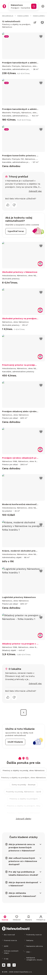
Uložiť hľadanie (15, 742)
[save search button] (42, 22)
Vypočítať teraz (16, 231)
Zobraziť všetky (23, 818)
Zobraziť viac (35, 191)
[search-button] (33, 6)
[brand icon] (4, 6)
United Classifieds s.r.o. (23, 972)
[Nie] (14, 205)
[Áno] (7, 205)
